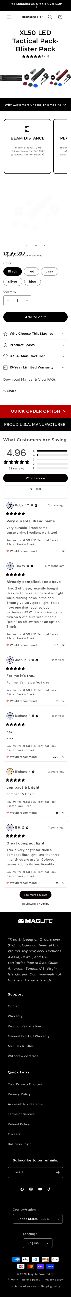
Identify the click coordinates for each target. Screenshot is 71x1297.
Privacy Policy (19, 1094)
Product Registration (24, 1026)
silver (12, 281)
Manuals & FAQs (21, 1046)
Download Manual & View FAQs (29, 379)
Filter (38, 488)
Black (12, 271)
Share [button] (11, 391)
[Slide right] (44, 246)
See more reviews (35, 894)
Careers (14, 1134)
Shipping (8, 255)
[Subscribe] (58, 1172)
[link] (35, 56)
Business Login (20, 1144)
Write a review (35, 478)
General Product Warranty (29, 1036)
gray (49, 271)
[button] (9, 17)
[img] (32, 505)
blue (32, 281)
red (31, 271)
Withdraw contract (23, 1056)
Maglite (33, 1274)
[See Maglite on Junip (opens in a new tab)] (45, 903)
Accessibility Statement (27, 1104)
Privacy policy (54, 1279)
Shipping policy (51, 1286)
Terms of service (25, 1286)
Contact (14, 1006)
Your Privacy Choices (25, 1084)
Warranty (15, 1016)
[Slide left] (26, 246)
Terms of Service (21, 1114)
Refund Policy (19, 1124)
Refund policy (31, 1279)
